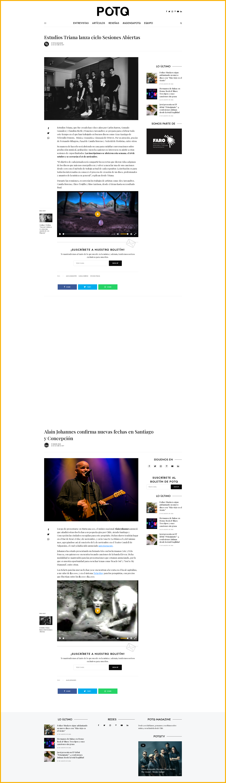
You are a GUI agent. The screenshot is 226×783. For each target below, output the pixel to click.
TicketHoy (98, 573)
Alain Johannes (71, 680)
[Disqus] (113, 325)
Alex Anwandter (71, 276)
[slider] (86, 234)
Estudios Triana (95, 276)
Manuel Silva (57, 444)
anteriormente (106, 545)
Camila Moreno (83, 276)
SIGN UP (115, 263)
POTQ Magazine (58, 43)
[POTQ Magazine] (113, 11)
